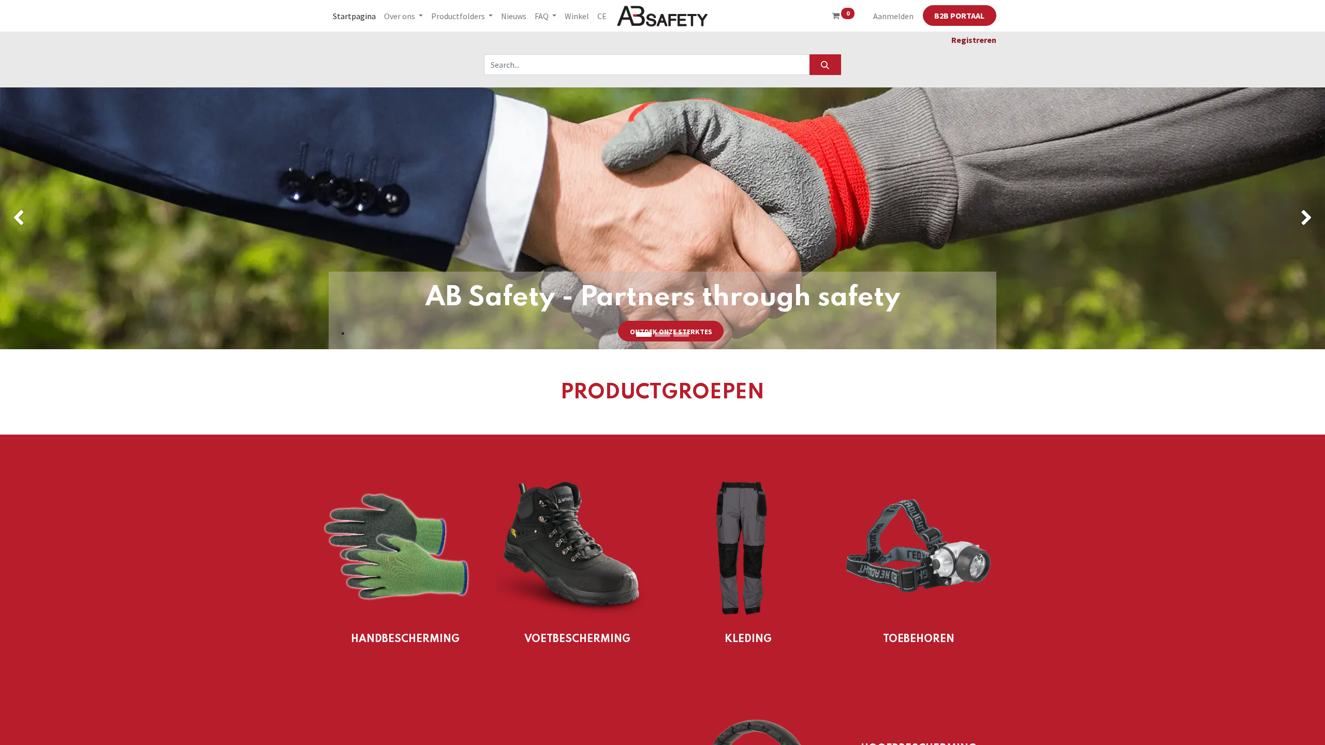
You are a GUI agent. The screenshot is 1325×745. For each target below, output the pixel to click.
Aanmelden (893, 16)
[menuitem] (354, 16)
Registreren (973, 40)
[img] (53, 218)
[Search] (825, 64)
